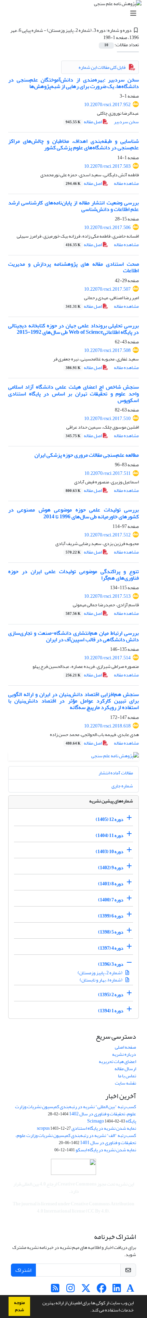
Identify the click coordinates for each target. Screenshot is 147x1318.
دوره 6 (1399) (110, 916)
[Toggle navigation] (76, 13)
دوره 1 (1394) (110, 1010)
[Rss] (55, 1290)
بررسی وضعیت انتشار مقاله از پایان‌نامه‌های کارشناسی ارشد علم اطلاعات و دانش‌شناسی (73, 206)
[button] (89, 1311)
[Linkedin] (116, 1290)
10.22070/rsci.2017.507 (107, 289)
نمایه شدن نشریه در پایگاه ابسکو (106, 1149)
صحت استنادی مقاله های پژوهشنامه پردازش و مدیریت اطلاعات (73, 267)
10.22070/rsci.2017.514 (107, 657)
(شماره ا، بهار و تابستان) (101, 980)
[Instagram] (70, 1290)
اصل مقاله (84, 121)
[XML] (99, 37)
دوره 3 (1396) (110, 964)
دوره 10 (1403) (109, 851)
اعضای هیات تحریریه (117, 1061)
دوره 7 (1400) (110, 899)
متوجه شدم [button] (19, 1306)
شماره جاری (122, 785)
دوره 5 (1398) (110, 932)
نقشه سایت (125, 1083)
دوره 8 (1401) (110, 883)
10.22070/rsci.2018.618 (107, 726)
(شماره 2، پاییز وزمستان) (100, 972)
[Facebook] (101, 1290)
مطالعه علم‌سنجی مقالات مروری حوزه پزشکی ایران (87, 455)
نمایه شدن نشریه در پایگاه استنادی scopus (86, 1128)
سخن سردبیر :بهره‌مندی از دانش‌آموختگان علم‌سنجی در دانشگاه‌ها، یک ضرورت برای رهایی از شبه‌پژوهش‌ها (73, 83)
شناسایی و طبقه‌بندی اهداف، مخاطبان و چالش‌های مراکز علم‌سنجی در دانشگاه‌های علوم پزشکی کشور (73, 144)
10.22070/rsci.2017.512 (107, 535)
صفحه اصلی (125, 1047)
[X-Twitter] (86, 1290)
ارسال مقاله (125, 1068)
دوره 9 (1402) (110, 867)
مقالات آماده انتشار (115, 772)
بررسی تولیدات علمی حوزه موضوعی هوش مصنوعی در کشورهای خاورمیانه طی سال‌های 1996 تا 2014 (73, 513)
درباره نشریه (124, 1054)
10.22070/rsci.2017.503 (107, 166)
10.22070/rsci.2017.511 (107, 473)
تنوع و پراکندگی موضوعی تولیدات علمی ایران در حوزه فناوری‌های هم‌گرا (73, 574)
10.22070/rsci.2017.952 (107, 104)
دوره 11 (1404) (109, 835)
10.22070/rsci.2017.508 (107, 350)
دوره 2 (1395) (110, 994)
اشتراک (23, 1270)
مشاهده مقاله (126, 183)
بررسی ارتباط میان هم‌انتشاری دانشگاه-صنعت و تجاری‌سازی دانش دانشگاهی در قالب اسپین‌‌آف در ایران (73, 636)
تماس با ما (127, 1075)
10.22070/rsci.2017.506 (107, 227)
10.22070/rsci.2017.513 (107, 596)
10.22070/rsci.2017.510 (107, 418)
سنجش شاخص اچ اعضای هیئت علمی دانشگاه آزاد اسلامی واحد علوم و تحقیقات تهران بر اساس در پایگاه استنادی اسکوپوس (73, 393)
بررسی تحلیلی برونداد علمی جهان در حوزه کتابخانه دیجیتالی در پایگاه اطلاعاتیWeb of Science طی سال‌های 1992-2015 (73, 328)
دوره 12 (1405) (109, 819)
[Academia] (130, 1290)
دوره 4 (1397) (110, 948)
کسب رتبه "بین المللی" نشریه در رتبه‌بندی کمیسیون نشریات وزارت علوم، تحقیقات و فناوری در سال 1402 (75, 1110)
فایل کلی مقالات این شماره (102, 67)
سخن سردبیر (126, 121)
